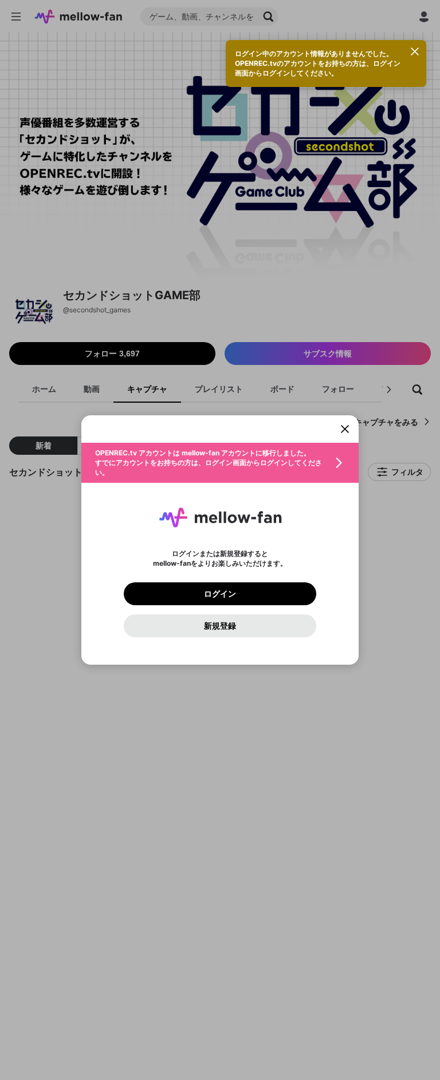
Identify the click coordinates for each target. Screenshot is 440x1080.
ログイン (220, 593)
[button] (220, 463)
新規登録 (220, 625)
